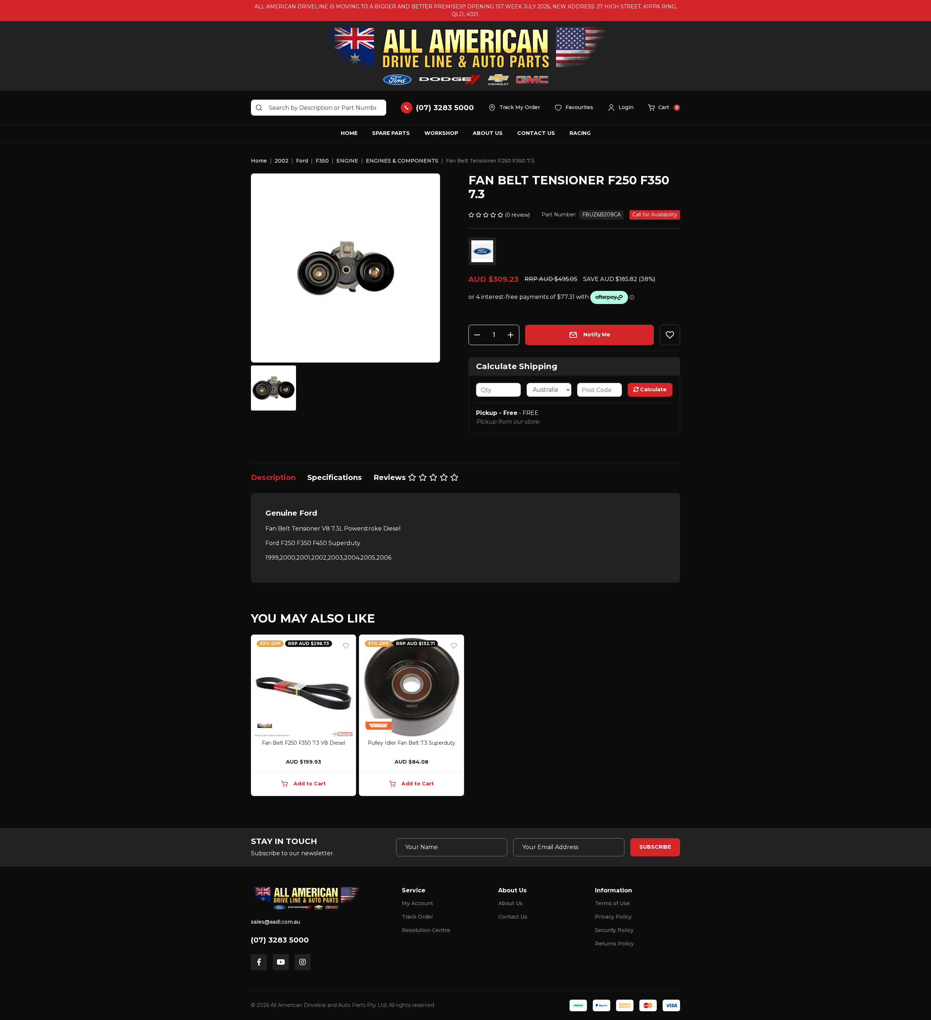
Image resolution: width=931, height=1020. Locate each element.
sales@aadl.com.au (275, 922)
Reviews (390, 477)
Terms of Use (612, 903)
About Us (488, 133)
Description (273, 477)
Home (349, 133)
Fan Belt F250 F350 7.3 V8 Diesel (303, 743)
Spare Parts (391, 133)
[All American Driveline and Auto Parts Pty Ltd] (465, 56)
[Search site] (259, 108)
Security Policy (614, 930)
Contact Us (536, 133)
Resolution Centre (426, 930)
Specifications (334, 477)
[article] (303, 717)
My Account (417, 903)
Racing (580, 133)
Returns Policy (614, 943)
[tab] (273, 477)
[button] (620, 108)
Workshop (441, 133)
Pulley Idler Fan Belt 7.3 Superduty (411, 743)
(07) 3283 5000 (280, 940)
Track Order (417, 916)
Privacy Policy (613, 916)
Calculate (653, 389)
